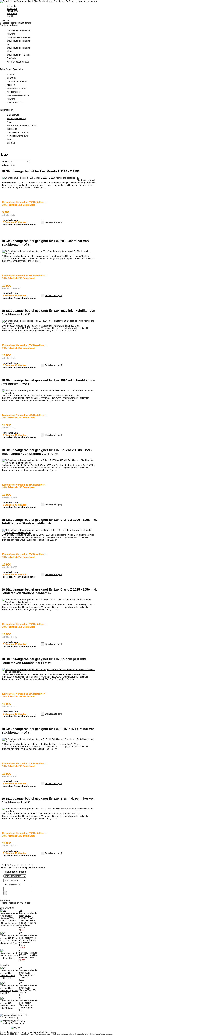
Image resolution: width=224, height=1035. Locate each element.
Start (3, 20)
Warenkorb (12, 13)
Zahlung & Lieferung (16, 118)
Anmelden (12, 8)
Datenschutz (13, 115)
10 (22, 865)
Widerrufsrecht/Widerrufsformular (22, 125)
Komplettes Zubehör (16, 88)
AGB (9, 122)
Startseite (11, 6)
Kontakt (19, 23)
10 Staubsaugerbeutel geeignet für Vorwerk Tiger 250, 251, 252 (28, 988)
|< (2, 865)
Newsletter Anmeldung (18, 132)
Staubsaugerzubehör (17, 81)
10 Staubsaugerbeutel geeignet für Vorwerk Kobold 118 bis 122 (28, 973)
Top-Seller (12, 58)
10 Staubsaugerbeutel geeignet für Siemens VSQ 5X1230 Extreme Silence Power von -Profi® (28, 919)
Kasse (10, 16)
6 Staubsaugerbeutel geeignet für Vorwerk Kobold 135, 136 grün (28, 1003)
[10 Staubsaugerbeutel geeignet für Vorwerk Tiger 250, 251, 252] (9, 993)
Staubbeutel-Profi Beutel (18, 55)
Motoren (11, 85)
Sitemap (27, 23)
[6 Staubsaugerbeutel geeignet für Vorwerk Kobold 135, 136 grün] (9, 1008)
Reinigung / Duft (14, 102)
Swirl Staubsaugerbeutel (18, 37)
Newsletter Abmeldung (18, 136)
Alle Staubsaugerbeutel (18, 62)
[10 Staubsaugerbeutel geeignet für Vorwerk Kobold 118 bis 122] (9, 978)
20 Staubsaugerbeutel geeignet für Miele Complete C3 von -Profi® (28, 939)
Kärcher (11, 74)
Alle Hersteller (13, 92)
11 (25, 865)
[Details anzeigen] (53, 222)
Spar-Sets (11, 78)
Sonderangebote (8, 23)
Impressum (12, 129)
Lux (8, 20)
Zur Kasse (51, 1032)
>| (32, 865)
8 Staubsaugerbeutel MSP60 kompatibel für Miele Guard (28, 954)
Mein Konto (12, 11)
